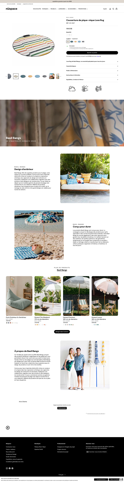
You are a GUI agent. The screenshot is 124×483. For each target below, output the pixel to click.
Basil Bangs (69, 17)
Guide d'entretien (11, 456)
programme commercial (28, 4)
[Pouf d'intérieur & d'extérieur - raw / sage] (14, 322)
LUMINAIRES (62, 9)
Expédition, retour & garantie (14, 459)
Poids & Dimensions (72, 70)
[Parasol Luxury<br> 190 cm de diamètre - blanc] (92, 324)
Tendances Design (11, 454)
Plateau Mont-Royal (40, 447)
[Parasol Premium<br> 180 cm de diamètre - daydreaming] (65, 324)
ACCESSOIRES (72, 9)
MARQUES (45, 9)
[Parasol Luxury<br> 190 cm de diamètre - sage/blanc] (96, 324)
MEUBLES (53, 9)
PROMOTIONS (82, 9)
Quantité (68, 32)
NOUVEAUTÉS (37, 9)
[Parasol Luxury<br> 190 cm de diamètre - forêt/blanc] (98, 324)
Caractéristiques (71, 66)
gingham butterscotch (75, 41)
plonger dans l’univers (62, 331)
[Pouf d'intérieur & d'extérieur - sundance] (15, 322)
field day (71, 41)
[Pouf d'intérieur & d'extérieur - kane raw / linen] (12, 322)
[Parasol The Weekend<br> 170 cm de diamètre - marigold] (37, 324)
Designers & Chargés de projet (66, 447)
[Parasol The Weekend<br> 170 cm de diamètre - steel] (39, 324)
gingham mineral (79, 41)
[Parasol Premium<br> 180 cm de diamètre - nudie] (67, 324)
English (105, 8)
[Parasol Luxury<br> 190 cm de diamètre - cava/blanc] (99, 324)
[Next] (118, 298)
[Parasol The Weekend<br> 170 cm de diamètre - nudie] (35, 324)
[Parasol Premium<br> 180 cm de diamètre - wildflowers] (73, 324)
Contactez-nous (10, 447)
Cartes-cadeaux (10, 449)
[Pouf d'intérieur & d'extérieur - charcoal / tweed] (6, 322)
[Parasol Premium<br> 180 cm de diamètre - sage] (71, 324)
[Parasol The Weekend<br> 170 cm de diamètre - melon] (44, 324)
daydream (68, 41)
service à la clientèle (11, 4)
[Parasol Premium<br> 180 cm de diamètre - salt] (64, 324)
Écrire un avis (62, 408)
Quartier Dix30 (39, 449)
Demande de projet (62, 452)
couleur (72, 38)
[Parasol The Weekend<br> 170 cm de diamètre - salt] (42, 324)
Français (61, 475)
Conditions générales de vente (14, 461)
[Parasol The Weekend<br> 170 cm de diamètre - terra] (40, 324)
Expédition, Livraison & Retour (74, 79)
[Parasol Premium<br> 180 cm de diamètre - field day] (69, 324)
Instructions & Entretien (73, 75)
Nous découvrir (10, 452)
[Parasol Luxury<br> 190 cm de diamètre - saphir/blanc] (94, 324)
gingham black (83, 41)
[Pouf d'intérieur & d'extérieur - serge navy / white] (8, 322)
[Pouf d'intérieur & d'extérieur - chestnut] (10, 322)
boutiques (19, 4)
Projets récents (61, 449)
